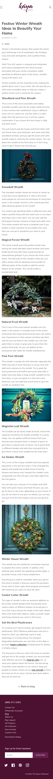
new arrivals (37, 670)
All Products (10, 723)
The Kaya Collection (41, 774)
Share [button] (7, 44)
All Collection (10, 726)
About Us (9, 717)
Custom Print (10, 732)
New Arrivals (10, 729)
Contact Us (10, 707)
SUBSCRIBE (40, 755)
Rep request (10, 720)
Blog (7, 714)
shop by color (32, 660)
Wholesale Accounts (14, 711)
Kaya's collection (18, 644)
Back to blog (28, 686)
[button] (50, 7)
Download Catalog (13, 737)
